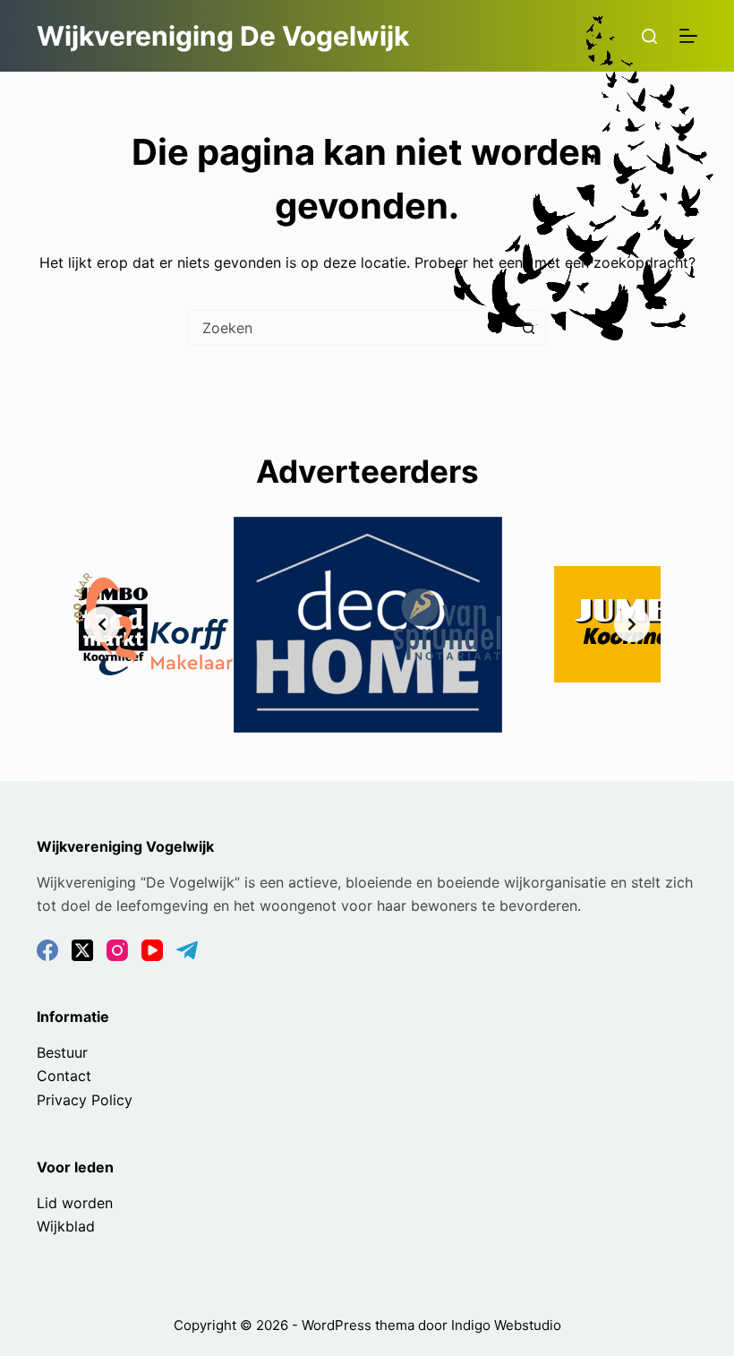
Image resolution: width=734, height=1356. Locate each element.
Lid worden (75, 1203)
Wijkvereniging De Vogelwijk (223, 36)
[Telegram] (187, 950)
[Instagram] (117, 950)
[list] (367, 625)
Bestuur (62, 1052)
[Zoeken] (649, 36)
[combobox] (350, 328)
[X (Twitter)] (82, 950)
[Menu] (688, 36)
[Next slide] (632, 624)
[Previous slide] (102, 624)
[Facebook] (47, 950)
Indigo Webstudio (506, 1325)
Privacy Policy (84, 1100)
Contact (64, 1076)
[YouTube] (152, 950)
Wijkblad (66, 1226)
